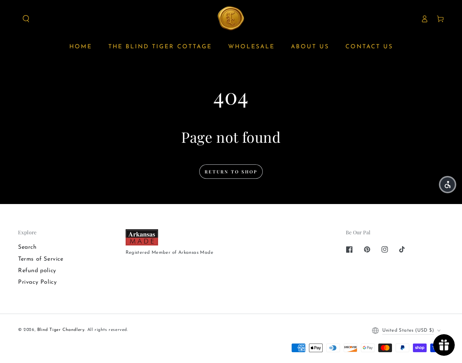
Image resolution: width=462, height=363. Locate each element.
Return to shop (231, 171)
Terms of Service (41, 259)
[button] (26, 19)
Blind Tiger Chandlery (61, 330)
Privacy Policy (37, 282)
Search (27, 247)
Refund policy (37, 271)
